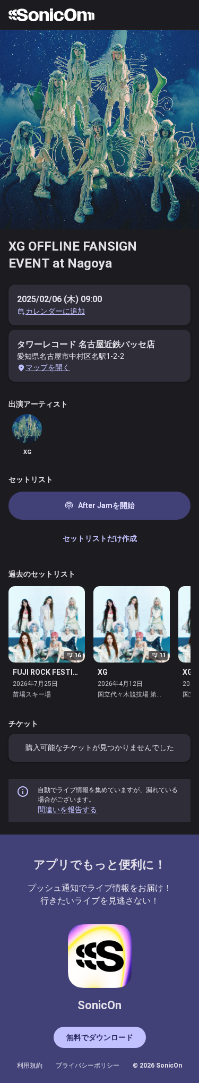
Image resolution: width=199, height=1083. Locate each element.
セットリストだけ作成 (100, 538)
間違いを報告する (67, 809)
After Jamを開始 (99, 505)
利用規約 (29, 1065)
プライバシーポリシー (87, 1065)
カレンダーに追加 (55, 311)
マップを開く (47, 367)
